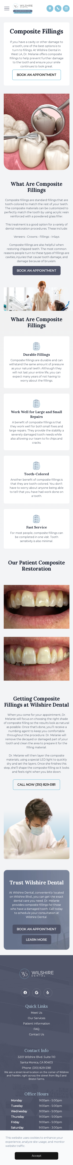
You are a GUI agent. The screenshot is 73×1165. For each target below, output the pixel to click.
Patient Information (36, 1023)
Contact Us (36, 1034)
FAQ (36, 1029)
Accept (36, 1155)
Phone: (36, 1067)
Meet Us (36, 1012)
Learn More (36, 940)
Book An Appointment (36, 75)
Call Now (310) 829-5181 (36, 785)
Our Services (36, 1018)
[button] (6, 8)
